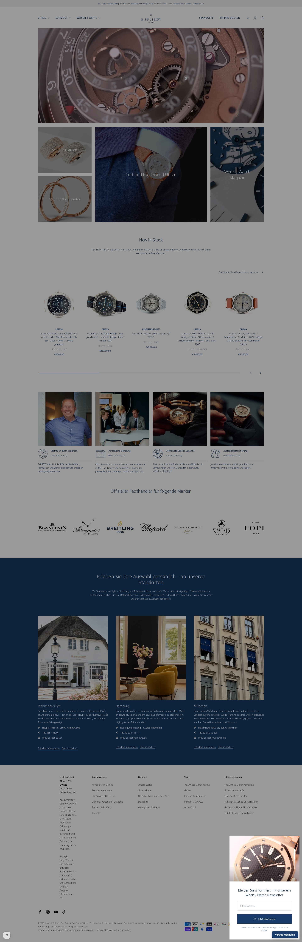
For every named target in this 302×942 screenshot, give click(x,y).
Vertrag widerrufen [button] (285, 934)
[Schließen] (292, 842)
